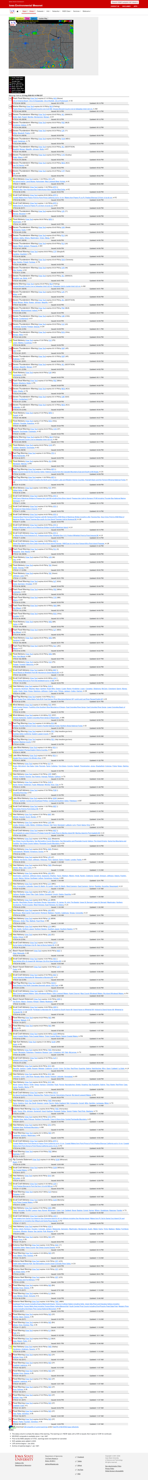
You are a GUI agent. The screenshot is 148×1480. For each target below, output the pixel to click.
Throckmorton (85, 766)
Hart (14, 351)
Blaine (69, 688)
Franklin (123, 876)
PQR (55, 790)
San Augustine (94, 1084)
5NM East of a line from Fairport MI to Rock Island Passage (83, 543)
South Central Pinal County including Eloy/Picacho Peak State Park (93, 1306)
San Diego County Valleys (29, 843)
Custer (63, 688)
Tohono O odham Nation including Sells (70, 1304)
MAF (49, 814)
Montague (21, 1052)
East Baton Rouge (40, 902)
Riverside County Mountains (49, 843)
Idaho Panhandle (19, 455)
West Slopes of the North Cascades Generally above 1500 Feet (35, 985)
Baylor (15, 784)
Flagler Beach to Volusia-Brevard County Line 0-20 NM (32, 109)
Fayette (119, 1210)
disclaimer (126, 6)
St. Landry (49, 886)
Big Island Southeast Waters (23, 1095)
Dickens (21, 825)
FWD (50, 865)
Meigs (47, 238)
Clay (14, 262)
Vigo (21, 1397)
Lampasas (100, 1103)
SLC (54, 646)
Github (79, 1465)
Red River (74, 1068)
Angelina (84, 1084)
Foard (15, 141)
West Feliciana (39, 905)
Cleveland (112, 688)
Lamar (46, 1103)
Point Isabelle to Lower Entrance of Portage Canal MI (32, 833)
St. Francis (20, 165)
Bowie (112, 1084)
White (15, 133)
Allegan (36, 1001)
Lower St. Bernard (99, 902)
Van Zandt (32, 1103)
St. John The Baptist (72, 902)
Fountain (27, 1421)
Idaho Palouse (29, 1119)
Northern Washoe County (22, 742)
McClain (105, 688)
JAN (49, 873)
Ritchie (27, 551)
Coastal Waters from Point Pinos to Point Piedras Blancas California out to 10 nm (94, 1143)
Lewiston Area (18, 1119)
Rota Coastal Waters (36, 1036)
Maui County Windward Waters (91, 993)
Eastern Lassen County (40, 734)
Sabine (88, 1068)
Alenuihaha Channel (63, 1095)
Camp (15, 1087)
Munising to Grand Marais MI (48, 672)
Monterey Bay (18, 189)
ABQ (55, 605)
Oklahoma (97, 688)
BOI (52, 723)
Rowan (31, 302)
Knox (52, 784)
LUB (49, 822)
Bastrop (79, 1210)
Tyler (22, 551)
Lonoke (73, 859)
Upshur (20, 1084)
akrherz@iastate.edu (51, 1464)
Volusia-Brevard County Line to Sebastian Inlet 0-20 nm (72, 109)
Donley (40, 851)
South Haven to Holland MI (22, 1009)
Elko (14, 270)
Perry (50, 859)
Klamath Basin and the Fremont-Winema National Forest (105, 480)
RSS (78, 1474)
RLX (63, 235)
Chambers (16, 1231)
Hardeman (21, 141)
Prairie (27, 133)
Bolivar (27, 878)
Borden (33, 817)
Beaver (15, 383)
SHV (49, 1066)
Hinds (77, 876)
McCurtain (16, 1178)
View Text (33, 98)
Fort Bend (124, 1229)
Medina (20, 342)
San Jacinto (38, 1231)
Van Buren (16, 1001)
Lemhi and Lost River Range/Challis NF (89, 699)
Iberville (15, 902)
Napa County (30, 1247)
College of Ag (19, 1463)
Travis (15, 1210)
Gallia (22, 238)
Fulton (25, 1341)
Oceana (29, 1001)
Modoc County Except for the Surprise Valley (29, 472)
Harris (100, 1229)
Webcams (86, 11)
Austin (90, 1229)
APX (54, 496)
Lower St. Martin (60, 886)
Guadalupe (104, 1210)
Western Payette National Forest (24, 726)
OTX (52, 453)
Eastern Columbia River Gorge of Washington (43, 717)
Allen (15, 886)
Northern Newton (41, 929)
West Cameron (71, 886)
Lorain (15, 342)
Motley (32, 825)
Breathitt (16, 149)
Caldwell (114, 1068)
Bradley (22, 894)
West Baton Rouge (26, 902)
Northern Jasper (28, 929)
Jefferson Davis (35, 876)
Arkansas (43, 859)
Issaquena (45, 876)
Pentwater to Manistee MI (42, 1009)
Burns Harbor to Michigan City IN (24, 945)
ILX (49, 1293)
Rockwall (57, 1111)
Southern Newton (66, 929)
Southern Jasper (53, 929)
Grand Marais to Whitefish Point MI (25, 672)
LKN (63, 268)
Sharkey (53, 876)
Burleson (27, 1229)
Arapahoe (30, 423)
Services (76, 11)
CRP (49, 774)
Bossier (35, 1068)
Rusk (56, 1084)
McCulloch (22, 766)
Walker (118, 1229)
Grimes (15, 1229)
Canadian (89, 688)
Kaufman (50, 1111)
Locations (19, 18)
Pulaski (67, 859)
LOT (54, 942)
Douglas (23, 423)
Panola (61, 1084)
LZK (62, 130)
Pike (32, 894)
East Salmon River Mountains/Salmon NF (59, 699)
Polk (44, 1231)
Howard (22, 817)
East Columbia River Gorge (76, 707)
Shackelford (100, 766)
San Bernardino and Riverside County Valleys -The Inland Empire (83, 841)
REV (53, 731)
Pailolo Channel (49, 1095)
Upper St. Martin (39, 886)
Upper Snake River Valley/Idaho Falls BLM (28, 699)
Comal (85, 1210)
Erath (15, 1111)
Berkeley (16, 431)
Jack (25, 867)
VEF (56, 1261)
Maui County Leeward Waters (23, 993)
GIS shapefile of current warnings (36, 1427)
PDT (49, 488)
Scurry (28, 817)
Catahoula (65, 913)
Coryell (81, 1103)
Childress (39, 825)
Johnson (36, 149)
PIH (52, 696)
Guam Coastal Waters (20, 1036)
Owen (21, 1317)
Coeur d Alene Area (57, 1119)
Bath (19, 117)
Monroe (15, 213)
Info (48, 11)
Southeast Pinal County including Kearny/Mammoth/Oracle (34, 1304)
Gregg (36, 1084)
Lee (14, 165)
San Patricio (36, 776)
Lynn (74, 825)
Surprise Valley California (22, 734)
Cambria (16, 254)
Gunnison (21, 584)
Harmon (79, 691)
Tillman (60, 691)
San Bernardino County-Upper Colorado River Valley (52, 1263)
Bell (68, 1103)
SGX (49, 838)
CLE (63, 324)
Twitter (79, 1461)
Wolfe (15, 117)
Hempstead (68, 1076)
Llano (58, 1210)
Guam (15, 1044)
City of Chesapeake (36, 101)
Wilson (97, 1210)
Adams (117, 876)
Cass (125, 1084)
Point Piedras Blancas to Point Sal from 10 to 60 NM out (33, 1186)
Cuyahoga (16, 326)
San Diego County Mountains (23, 841)
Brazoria (50, 1231)
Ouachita (67, 894)
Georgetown (17, 375)
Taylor (48, 766)
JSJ (50, 461)
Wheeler (26, 851)
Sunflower (33, 878)
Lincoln (15, 878)
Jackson (16, 238)
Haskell (76, 766)
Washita (32, 688)
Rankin (82, 876)
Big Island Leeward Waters (81, 1095)
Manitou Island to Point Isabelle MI (87, 833)
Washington (17, 222)
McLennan (73, 1052)
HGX (49, 1226)
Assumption (51, 902)
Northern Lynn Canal (20, 1060)
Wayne (15, 648)
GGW (55, 798)
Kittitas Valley (17, 490)
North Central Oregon (20, 707)
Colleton (16, 447)
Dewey (58, 688)
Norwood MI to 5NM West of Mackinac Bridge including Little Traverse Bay (73, 517)
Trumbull (22, 664)
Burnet (44, 1210)
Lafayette (29, 886)
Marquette (20, 953)
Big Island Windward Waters (113, 993)
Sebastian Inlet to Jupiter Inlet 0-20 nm (66, 286)
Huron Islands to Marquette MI (23, 977)
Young (19, 1111)
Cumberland (23, 318)
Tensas (72, 913)
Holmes (56, 878)
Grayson (40, 1103)
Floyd (79, 825)
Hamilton (92, 1103)
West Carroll (26, 913)
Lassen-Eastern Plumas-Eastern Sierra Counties (30, 750)
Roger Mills (51, 688)
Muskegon (49, 1001)
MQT (55, 541)
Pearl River (40, 921)
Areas (31, 11)
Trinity (106, 1229)
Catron (15, 624)
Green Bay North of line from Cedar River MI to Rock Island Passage (37, 543)
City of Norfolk (49, 101)
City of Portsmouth (61, 101)
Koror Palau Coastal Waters (23, 1202)
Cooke (15, 1052)
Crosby (15, 825)
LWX (63, 227)
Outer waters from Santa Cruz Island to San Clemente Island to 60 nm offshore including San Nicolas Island (51, 1218)
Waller (95, 1229)
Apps (24, 11)
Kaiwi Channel (74, 993)
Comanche (17, 688)
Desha (61, 894)
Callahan (54, 766)
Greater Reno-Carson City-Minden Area (27, 758)
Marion (21, 878)
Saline (61, 859)
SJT (49, 763)
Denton (15, 867)
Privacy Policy (109, 1469)
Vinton (42, 238)
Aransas (44, 776)
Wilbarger (40, 784)
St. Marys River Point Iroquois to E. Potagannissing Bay (32, 535)
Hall (51, 825)
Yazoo (59, 876)
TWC (57, 1301)
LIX (49, 900)
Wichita (47, 784)
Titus (108, 1084)
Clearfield (23, 254)
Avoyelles (105, 886)
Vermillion (25, 1413)
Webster (41, 1068)
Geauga (36, 326)
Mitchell (15, 817)
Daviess (30, 1255)
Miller (42, 1076)
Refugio (51, 776)
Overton (19, 262)
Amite (23, 921)
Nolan (120, 766)
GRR (59, 999)
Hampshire (17, 230)
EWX (50, 1208)
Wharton (24, 1231)
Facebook (80, 1457)
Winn (104, 1068)
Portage (30, 326)
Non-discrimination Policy (113, 1466)
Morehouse (17, 913)
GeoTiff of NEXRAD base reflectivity (66, 1427)
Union (61, 1068)
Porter (15, 969)
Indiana (23, 125)
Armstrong (16, 125)
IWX (54, 959)
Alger (15, 953)
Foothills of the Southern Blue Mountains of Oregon (47, 707)
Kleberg (22, 776)
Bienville (16, 1068)
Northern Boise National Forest (71, 726)
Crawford (16, 1365)
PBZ (63, 122)
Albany (20, 157)
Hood (44, 1111)
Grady (15, 567)
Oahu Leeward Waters (60, 993)
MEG (63, 163)
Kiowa (30, 691)
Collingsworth (18, 851)
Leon (22, 576)
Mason (15, 246)
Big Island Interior (19, 181)
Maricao (24, 463)
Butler (29, 383)
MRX (50, 219)
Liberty (21, 1229)
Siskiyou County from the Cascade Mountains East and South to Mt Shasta (71, 472)
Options (34, 18)
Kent (55, 825)
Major (37, 688)
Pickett (25, 262)
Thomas (21, 567)
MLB (51, 106)
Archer (20, 784)
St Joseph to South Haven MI (62, 1009)
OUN (63, 138)
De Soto (67, 1068)
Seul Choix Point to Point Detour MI (25, 809)
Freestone (38, 1052)
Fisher (114, 766)
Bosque (45, 1052)
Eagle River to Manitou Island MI (63, 833)
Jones (93, 766)
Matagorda (56, 1229)
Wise (20, 867)
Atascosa (112, 1210)
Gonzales (21, 1210)
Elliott (15, 302)
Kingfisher (75, 688)
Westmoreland (26, 310)
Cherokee (50, 1084)
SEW (53, 983)
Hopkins (21, 1103)
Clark (36, 894)
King (88, 825)
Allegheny (22, 383)
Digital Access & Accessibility (114, 1471)
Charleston (32, 431)
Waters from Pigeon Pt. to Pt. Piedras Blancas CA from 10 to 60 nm (88, 197)
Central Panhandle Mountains (76, 1119)
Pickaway (16, 1194)
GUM (55, 1034)
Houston (35, 1229)
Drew (28, 894)
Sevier (47, 1076)
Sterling (125, 766)
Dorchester (24, 431)
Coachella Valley (19, 1247)
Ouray (15, 584)
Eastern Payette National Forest (48, 726)
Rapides (98, 886)
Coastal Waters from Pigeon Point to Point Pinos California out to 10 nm (38, 197)
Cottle (27, 825)
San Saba (30, 766)
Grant (30, 859)
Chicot (20, 937)
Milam (106, 1103)
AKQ (55, 98)
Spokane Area (18, 1127)
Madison (65, 876)
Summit (23, 326)
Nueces (28, 776)
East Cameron (83, 886)
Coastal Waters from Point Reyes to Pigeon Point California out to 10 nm (38, 1143)
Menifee (30, 117)
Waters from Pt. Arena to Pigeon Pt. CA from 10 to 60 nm (33, 205)
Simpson (103, 876)
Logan (82, 688)
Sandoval (16, 640)
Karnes (91, 1210)
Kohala (62, 181)
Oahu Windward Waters (43, 993)
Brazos (30, 1231)
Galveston (64, 1229)
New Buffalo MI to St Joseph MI (24, 961)
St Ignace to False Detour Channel (25, 509)
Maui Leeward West (52, 181)
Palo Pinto (81, 1111)
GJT (54, 581)
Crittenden (16, 407)
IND (49, 1017)
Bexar (74, 1210)
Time (27, 18)
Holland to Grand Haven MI (104, 1009)
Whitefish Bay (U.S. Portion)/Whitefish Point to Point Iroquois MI (75, 535)
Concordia (79, 913)
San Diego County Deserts (45, 1247)
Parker (74, 1111)
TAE (50, 565)
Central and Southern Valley (59, 801)
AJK (54, 1058)
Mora (14, 656)
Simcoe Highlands (19, 717)
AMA (49, 849)
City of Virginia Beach (20, 101)
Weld (21, 334)
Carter (51, 691)
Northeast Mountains (31, 1127)
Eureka (19, 270)
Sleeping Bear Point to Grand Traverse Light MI (29, 517)
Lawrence (25, 876)
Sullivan (16, 1357)
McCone (16, 801)
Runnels (42, 766)
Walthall (32, 921)
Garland (55, 859)
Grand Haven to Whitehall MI (83, 1009)
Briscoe (46, 825)
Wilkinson (16, 921)
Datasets (40, 11)
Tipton (15, 391)
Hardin (19, 929)
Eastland (62, 1103)
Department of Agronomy (23, 1465)
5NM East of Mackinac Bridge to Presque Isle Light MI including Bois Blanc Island (42, 498)
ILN (49, 1192)
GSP (63, 348)
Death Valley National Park (22, 1263)
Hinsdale (29, 584)
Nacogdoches (70, 1084)
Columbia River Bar (20, 792)
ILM (50, 372)
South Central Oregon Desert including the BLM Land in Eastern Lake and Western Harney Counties (48, 480)
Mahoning (29, 664)
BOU (63, 332)
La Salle (121, 1068)
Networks (55, 11)
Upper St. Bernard (86, 902)
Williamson (52, 1210)
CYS (63, 155)
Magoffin (29, 149)
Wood (20, 246)
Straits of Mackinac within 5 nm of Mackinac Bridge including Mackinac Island (40, 527)
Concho (70, 766)
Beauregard (114, 886)
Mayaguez (16, 463)
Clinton (15, 399)
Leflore (40, 878)
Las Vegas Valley (19, 1271)
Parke (19, 1413)
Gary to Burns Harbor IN (45, 945)
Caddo (15, 691)
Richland (44, 913)
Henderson (17, 1349)
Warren (71, 876)
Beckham (24, 688)
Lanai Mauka (30, 181)
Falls (66, 1052)
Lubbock (68, 825)
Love (55, 691)
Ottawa (42, 1001)
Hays (39, 1210)
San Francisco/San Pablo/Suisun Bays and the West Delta (44, 189)
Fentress (32, 262)
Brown (15, 766)
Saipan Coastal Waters (69, 1036)
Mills (86, 1103)
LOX (54, 678)
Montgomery (38, 117)
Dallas (41, 894)
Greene (26, 1288)
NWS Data (66, 11)
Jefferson (16, 423)
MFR (53, 469)
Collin (29, 867)
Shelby (20, 391)
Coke (36, 766)
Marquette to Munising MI (44, 977)
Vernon (91, 886)
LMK (63, 316)
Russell (15, 415)
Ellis (24, 1111)
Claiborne (89, 876)
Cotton (73, 691)
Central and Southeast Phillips (37, 801)
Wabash (23, 1020)
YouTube (80, 1470)
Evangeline (21, 886)
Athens (27, 238)
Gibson (15, 1239)
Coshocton (17, 592)
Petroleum (73, 801)
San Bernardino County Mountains (47, 841)
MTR (55, 187)
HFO (50, 179)
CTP (63, 171)
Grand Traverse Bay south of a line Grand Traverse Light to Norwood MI (51, 519)
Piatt (14, 1333)
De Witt (28, 1210)
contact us (115, 6)
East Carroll (35, 913)
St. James (60, 902)
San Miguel (17, 608)
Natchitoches (96, 1068)
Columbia (16, 1076)
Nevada (37, 1076)
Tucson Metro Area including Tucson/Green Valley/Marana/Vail (46, 1306)
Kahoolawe (40, 181)
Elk (14, 173)
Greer (25, 691)
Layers (12, 18)
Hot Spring (23, 859)
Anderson (16, 359)
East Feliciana (50, 905)
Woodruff (21, 133)
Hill (63, 1052)
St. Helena (60, 905)
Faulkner (16, 859)
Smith (31, 1084)
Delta (57, 1103)
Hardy (23, 230)
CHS (55, 429)
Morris (26, 1087)
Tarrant (69, 1111)
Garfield (43, 688)
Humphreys (48, 878)
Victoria (15, 776)
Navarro (32, 1349)
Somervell (37, 1111)
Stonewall (61, 825)
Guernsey (16, 1154)
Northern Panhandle (42, 1119)
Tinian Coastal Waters (53, 1036)
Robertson (30, 1052)
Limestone (57, 1052)
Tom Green (62, 766)
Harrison (43, 1084)
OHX (63, 259)
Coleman (108, 766)
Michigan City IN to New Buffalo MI (48, 961)
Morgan (46, 117)
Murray (124, 688)
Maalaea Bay (38, 1095)
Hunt (26, 1103)
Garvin (118, 688)
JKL (62, 114)
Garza (83, 825)
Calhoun (58, 776)
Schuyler (32, 1296)
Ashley (15, 937)
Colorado (41, 1229)
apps (135, 6)
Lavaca (34, 1210)
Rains (15, 1103)
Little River (29, 1076)
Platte (15, 157)
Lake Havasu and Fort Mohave (24, 1280)
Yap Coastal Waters (20, 1170)
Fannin (51, 1103)
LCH (49, 884)
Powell (24, 117)
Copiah (96, 876)
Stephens (37, 691)
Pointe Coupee (27, 905)
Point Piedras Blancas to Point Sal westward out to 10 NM (33, 680)
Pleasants (33, 246)
